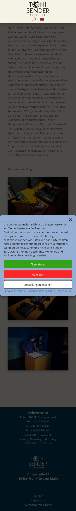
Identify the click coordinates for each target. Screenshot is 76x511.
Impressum (64, 291)
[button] (70, 220)
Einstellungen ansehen (38, 284)
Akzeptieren (38, 264)
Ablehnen (38, 274)
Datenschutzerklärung (41, 291)
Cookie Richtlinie (15, 291)
